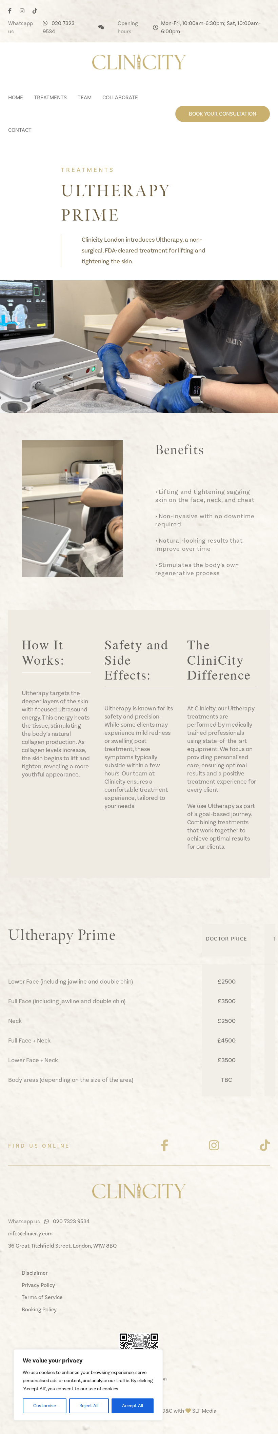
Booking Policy (39, 1309)
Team (85, 97)
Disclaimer (35, 1273)
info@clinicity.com (30, 1233)
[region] (88, 1384)
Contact (20, 130)
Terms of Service (42, 1297)
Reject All (88, 1406)
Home (15, 97)
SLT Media (204, 1411)
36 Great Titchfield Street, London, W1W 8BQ (62, 1246)
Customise (44, 1406)
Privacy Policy (38, 1285)
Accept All (132, 1406)
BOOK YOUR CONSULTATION (222, 113)
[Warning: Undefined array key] (164, 1145)
